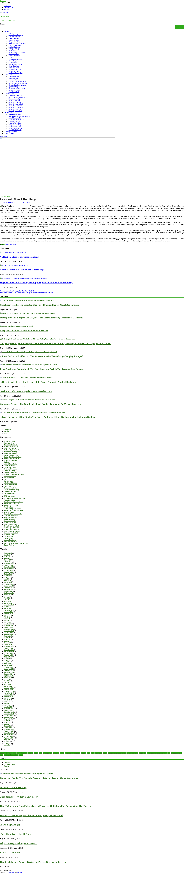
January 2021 (8, 627)
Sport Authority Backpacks (13, 514)
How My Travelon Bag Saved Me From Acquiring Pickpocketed (31, 815)
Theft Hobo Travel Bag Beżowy (15, 834)
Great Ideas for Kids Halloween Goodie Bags (22, 269)
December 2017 (9, 691)
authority (19, 753)
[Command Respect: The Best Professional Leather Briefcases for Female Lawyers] (27, 400)
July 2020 (7, 638)
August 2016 (8, 719)
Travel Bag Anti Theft (15, 111)
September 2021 (9, 613)
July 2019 (7, 658)
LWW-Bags (4, 16)
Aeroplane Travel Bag (11, 445)
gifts (85, 753)
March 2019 (8, 665)
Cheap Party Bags (10, 467)
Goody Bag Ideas (9, 486)
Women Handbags (10, 540)
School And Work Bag (11, 505)
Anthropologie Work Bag (12, 450)
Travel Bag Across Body (12, 526)
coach (57, 753)
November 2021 (9, 610)
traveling (6, 755)
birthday (36, 753)
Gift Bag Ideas (8, 481)
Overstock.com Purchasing (13, 787)
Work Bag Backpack (10, 541)
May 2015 (7, 745)
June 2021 (7, 619)
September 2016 (9, 717)
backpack (24, 753)
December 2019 (9, 650)
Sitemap (6, 9)
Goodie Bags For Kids (11, 484)
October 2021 (8, 612)
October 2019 (8, 653)
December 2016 (9, 712)
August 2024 (8, 574)
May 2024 (7, 579)
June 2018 (7, 681)
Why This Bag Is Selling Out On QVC (18, 843)
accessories (3, 753)
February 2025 (9, 563)
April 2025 (7, 560)
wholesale (15, 755)
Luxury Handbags (10, 493)
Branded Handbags (10, 460)
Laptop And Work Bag (11, 490)
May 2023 (7, 600)
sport (162, 753)
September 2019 (9, 655)
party (144, 753)
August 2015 (8, 740)
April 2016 (7, 726)
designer (62, 753)
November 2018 (9, 672)
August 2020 (8, 636)
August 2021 (8, 615)
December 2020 (9, 629)
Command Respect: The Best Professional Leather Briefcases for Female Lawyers (40, 404)
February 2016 (9, 729)
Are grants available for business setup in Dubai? (24, 330)
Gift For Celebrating (10, 483)
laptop (125, 753)
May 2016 (7, 724)
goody (92, 753)
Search (2, 24)
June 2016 (7, 722)
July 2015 (7, 741)
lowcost (16, 244)
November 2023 (9, 589)
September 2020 (9, 634)
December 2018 (9, 670)
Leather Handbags (10, 491)
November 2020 (9, 631)
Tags (5, 433)
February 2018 (9, 688)
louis (132, 753)
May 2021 (7, 620)
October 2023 (8, 591)
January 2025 (8, 565)
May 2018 (7, 682)
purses (154, 753)
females (78, 753)
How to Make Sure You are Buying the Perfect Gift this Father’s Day (34, 862)
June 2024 (7, 577)
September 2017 (9, 696)
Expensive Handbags (10, 476)
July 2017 (7, 700)
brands (40, 753)
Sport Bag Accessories (11, 515)
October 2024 (8, 570)
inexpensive (119, 753)
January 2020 (8, 648)
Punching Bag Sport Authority (14, 502)
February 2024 (9, 584)
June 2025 (7, 556)
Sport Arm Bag (9, 512)
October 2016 (8, 715)
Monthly (6, 431)
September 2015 (9, 738)
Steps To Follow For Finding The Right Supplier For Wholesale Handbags (36, 282)
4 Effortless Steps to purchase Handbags (19, 257)
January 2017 (8, 710)
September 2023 (9, 593)
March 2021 (8, 624)
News (5, 495)
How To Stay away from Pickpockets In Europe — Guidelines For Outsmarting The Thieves (45, 806)
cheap (54, 753)
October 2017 (8, 695)
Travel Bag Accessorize (11, 524)
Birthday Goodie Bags (11, 455)
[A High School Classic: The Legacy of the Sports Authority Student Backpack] (26, 377)
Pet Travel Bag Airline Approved (14, 498)
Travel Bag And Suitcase (12, 531)
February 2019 (9, 667)
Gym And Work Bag (10, 488)
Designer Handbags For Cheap (14, 474)
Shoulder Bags (8, 507)
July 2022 (7, 606)
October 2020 (8, 632)
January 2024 (8, 586)
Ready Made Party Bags (16, 73)
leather (129, 753)
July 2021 (7, 617)
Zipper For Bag (9, 545)
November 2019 (9, 651)
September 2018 (9, 676)
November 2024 (9, 568)
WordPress (11, 872)
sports (166, 753)
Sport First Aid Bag (10, 517)
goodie (88, 753)
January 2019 (8, 669)
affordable (9, 753)
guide (100, 753)
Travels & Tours (9, 133)
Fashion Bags (68, 753)
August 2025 (8, 553)
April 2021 (7, 622)
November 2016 (9, 714)
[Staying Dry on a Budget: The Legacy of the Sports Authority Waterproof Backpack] (28, 313)
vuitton (11, 755)
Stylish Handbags (9, 519)
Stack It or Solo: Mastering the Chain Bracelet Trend (26, 391)
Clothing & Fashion (10, 469)
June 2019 (7, 660)
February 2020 (9, 646)
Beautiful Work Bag (10, 453)
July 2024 (7, 575)
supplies (179, 753)
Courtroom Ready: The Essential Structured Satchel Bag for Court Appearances (39, 305)
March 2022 (8, 608)
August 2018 (8, 677)
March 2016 (8, 727)
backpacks (30, 753)
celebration (49, 753)
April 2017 (7, 705)
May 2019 (7, 662)
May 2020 (7, 641)
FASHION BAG (9, 477)
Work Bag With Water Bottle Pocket (16, 543)
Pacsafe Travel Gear (10, 852)
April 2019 (7, 663)
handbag (105, 753)
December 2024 (9, 567)
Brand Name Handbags (11, 458)
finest (82, 753)
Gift (5, 479)
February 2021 (9, 625)
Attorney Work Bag (10, 451)
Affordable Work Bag (11, 446)
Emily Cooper (26, 202)
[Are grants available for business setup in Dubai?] (16, 326)
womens (21, 755)
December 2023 (9, 587)
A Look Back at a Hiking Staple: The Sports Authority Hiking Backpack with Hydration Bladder (47, 417)
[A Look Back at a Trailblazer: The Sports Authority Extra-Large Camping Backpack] (28, 352)
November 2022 (9, 605)
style (169, 753)
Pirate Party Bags (9, 500)
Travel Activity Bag (10, 522)
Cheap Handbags (5, 196)
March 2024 (8, 582)
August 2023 (8, 594)
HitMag (19, 872)
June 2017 (7, 701)
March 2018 (8, 686)
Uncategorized (8, 536)
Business (6, 462)
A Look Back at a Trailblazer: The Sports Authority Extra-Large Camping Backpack (42, 356)
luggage (136, 753)
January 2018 (8, 689)
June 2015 (7, 743)
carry (44, 753)
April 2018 (7, 684)
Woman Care (8, 538)
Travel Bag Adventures (11, 528)
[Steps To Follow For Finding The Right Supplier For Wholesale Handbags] (23, 278)
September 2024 (9, 572)
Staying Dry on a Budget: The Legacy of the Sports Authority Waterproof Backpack (41, 317)
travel (1, 755)
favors (74, 753)
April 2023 (7, 601)
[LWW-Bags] (57, 194)
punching (149, 753)
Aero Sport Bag (9, 443)
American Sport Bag (10, 448)
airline (14, 753)
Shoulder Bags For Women (12, 509)
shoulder (158, 753)
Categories (7, 429)
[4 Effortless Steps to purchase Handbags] (13, 252)
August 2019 (8, 657)
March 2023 (8, 603)
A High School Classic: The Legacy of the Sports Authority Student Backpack (38, 382)
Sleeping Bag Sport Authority (13, 510)
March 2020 (8, 644)
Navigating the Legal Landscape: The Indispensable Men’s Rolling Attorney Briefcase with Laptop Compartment (55, 343)
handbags (11, 244)
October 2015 (8, 736)
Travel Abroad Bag (10, 521)
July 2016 (7, 720)
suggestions (174, 753)
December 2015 (9, 733)
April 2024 (7, 581)
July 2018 (7, 679)
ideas (114, 753)
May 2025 (7, 558)
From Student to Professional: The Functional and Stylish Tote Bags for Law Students (42, 369)
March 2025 (8, 562)
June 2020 (7, 639)
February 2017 (9, 708)
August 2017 (8, 698)
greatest (96, 753)
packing (141, 753)
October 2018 (8, 674)
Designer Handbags (10, 472)
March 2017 (8, 707)
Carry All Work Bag (10, 464)
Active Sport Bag (9, 441)
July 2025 (7, 555)
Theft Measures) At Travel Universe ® (19, 797)
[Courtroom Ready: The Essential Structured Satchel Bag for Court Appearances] (27, 300)
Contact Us (7, 6)
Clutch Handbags (9, 470)
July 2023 (7, 596)
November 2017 (9, 693)
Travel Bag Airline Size (11, 529)
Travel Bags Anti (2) (10, 824)
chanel (6, 244)
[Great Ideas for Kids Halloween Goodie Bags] (14, 265)
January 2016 (8, 731)
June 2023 (7, 598)
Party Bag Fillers (9, 496)
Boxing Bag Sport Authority (13, 457)
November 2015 (9, 734)
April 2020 (7, 643)
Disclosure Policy (9, 7)
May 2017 (7, 703)
